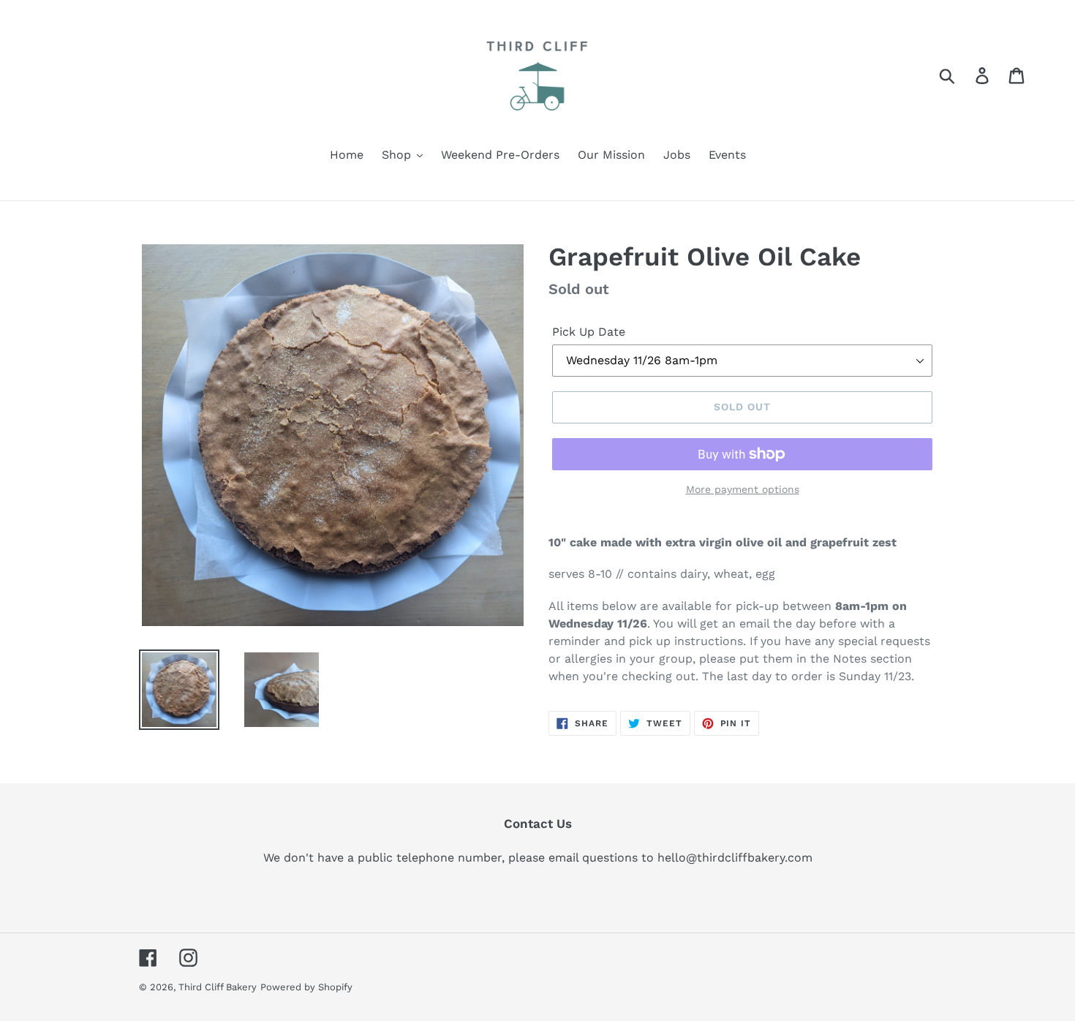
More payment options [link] (742, 489)
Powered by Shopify (306, 987)
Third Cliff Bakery (217, 987)
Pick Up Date (588, 332)
